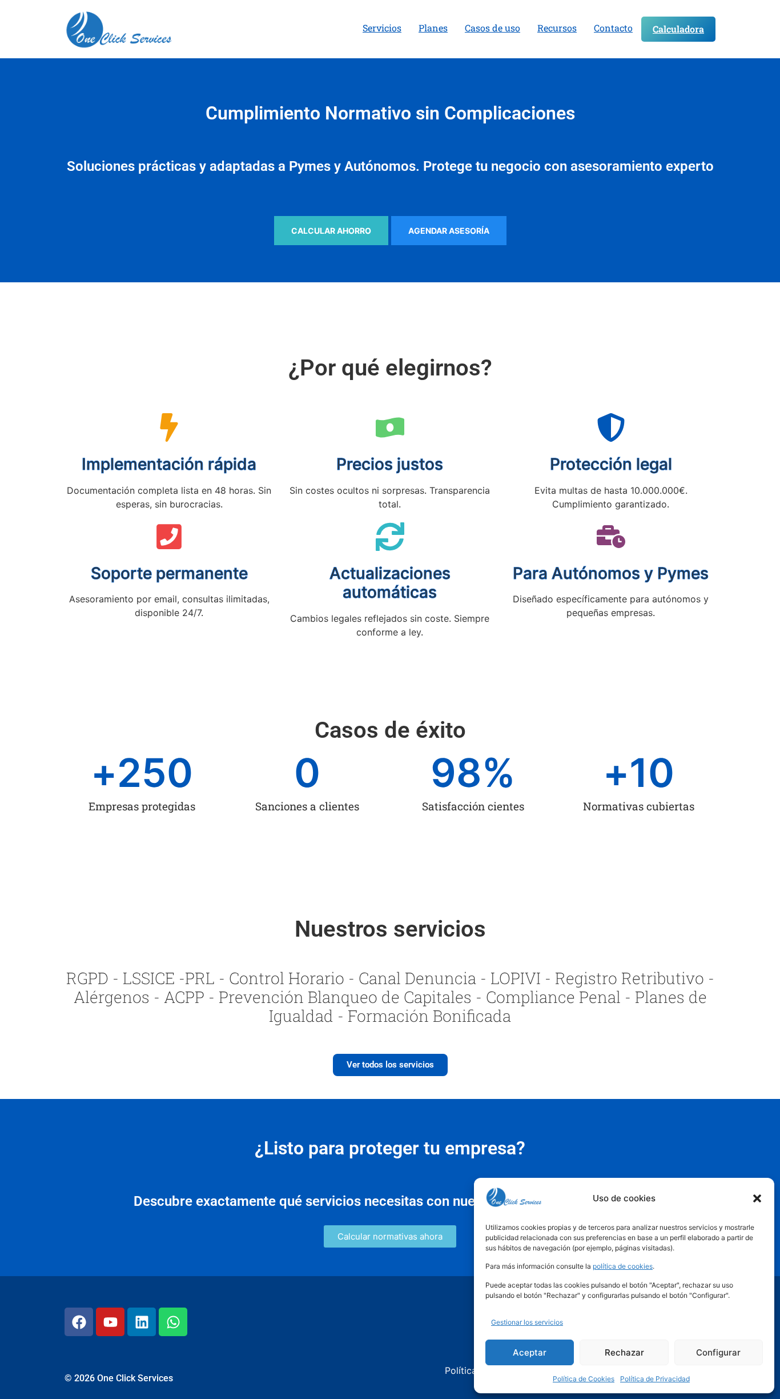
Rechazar (624, 1352)
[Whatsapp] (173, 1322)
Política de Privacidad (655, 1378)
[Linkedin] (141, 1322)
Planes (433, 28)
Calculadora (678, 29)
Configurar (718, 1352)
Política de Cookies (583, 1378)
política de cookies (623, 1266)
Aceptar (529, 1352)
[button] (757, 1198)
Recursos (557, 28)
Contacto (613, 28)
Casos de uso (492, 28)
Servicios (382, 28)
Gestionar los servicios (527, 1322)
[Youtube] (110, 1322)
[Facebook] (79, 1322)
